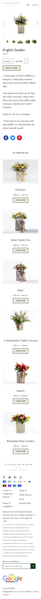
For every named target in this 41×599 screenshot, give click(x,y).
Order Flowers (25, 494)
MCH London (20, 591)
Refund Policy (25, 503)
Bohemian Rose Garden (20, 441)
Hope (20, 290)
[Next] (36, 23)
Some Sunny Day (20, 240)
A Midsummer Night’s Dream (20, 340)
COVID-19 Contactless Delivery (8, 493)
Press (21, 499)
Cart (35, 5)
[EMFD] (6, 138)
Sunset (20, 390)
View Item (20, 200)
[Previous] (4, 23)
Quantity (19, 61)
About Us (23, 490)
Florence (20, 189)
